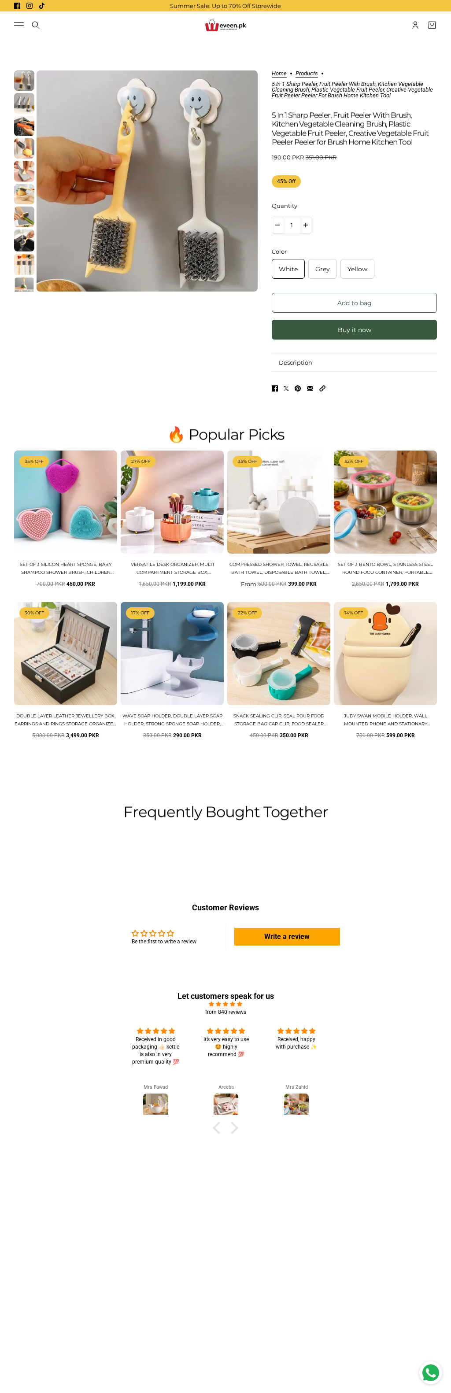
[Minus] (277, 225)
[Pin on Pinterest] (298, 388)
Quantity (284, 205)
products (307, 73)
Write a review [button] (287, 936)
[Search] (36, 25)
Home (279, 73)
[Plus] (305, 225)
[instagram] (29, 6)
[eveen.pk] (225, 25)
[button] (322, 388)
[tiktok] (42, 6)
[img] (225, 1004)
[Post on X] (286, 388)
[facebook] (17, 6)
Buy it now (354, 330)
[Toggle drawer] (19, 25)
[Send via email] (310, 388)
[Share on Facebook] (275, 388)
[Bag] (432, 25)
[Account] (415, 25)
